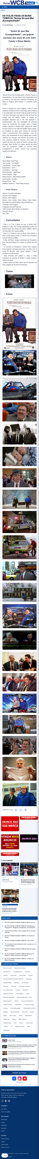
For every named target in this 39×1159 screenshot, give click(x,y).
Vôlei (4, 877)
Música (17, 1001)
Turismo (5, 1026)
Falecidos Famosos (24, 986)
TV (11, 1026)
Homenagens (19, 993)
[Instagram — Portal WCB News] (19, 1078)
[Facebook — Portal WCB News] (14, 1078)
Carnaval (27, 971)
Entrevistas (25, 982)
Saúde (20, 1015)
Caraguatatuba (17, 971)
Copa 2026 (22, 975)
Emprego (16, 982)
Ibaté (27, 993)
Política (5, 1008)
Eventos (13, 986)
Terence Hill (29, 1023)
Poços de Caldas (29, 1004)
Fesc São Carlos (8, 990)
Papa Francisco (7, 1004)
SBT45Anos (28, 1015)
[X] (26, 810)
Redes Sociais (5, 1147)
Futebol (18, 990)
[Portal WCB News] (19, 2)
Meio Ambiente (7, 1001)
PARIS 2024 (18, 1004)
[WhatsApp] (16, 810)
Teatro (21, 1023)
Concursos (13, 975)
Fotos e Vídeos (5, 1139)
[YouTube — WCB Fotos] (25, 1078)
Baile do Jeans (7, 968)
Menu (5, 7)
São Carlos (5, 904)
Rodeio (32, 1012)
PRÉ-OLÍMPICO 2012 (29, 1008)
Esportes (5, 986)
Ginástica (25, 990)
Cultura (30, 975)
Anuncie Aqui (4, 1144)
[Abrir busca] (36, 2)
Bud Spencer (7, 971)
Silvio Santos (22, 1019)
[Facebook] (21, 810)
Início (3, 10)
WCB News (6, 1030)
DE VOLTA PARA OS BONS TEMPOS (13, 979)
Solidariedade (7, 1023)
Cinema (5, 975)
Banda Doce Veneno (20, 968)
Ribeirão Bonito (15, 1012)
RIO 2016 (24, 1012)
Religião (5, 1012)
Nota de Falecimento (27, 1001)
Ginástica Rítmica (8, 993)
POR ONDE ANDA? (15, 1008)
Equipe (3, 1142)
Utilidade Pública (19, 1026)
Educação (5, 906)
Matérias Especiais (8, 997)
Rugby (5, 1015)
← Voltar (5, 1155)
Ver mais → (19, 1082)
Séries (14, 1019)
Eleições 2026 (7, 982)
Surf (15, 1023)
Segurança (6, 1019)
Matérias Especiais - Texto (24, 997)
